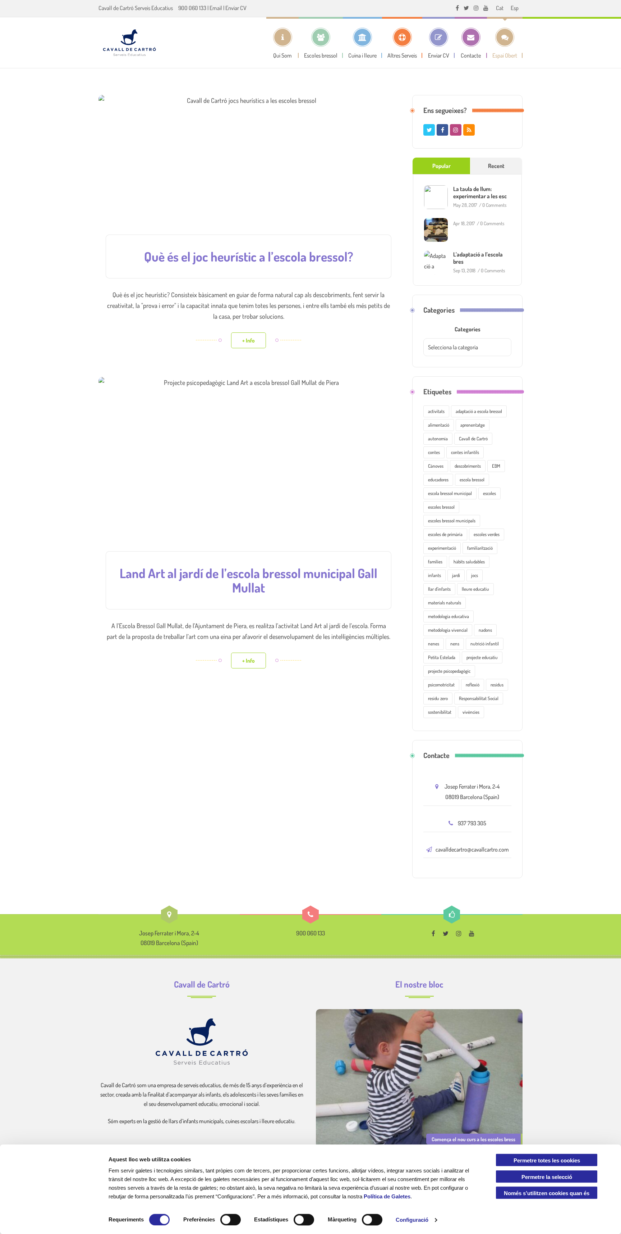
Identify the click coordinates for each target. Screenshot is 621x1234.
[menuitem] (499, 8)
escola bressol (472, 479)
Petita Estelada (441, 657)
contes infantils (465, 452)
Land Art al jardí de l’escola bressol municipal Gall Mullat (248, 580)
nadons (485, 630)
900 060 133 (192, 8)
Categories (467, 329)
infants (434, 575)
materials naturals (444, 602)
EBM (496, 466)
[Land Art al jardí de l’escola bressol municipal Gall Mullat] (248, 469)
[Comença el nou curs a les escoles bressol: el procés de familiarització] (419, 1079)
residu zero (438, 698)
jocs (474, 575)
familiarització (480, 548)
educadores (438, 479)
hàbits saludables (469, 561)
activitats (436, 411)
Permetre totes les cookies (547, 1160)
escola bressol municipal (450, 493)
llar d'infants (439, 589)
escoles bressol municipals (451, 520)
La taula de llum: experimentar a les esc (480, 192)
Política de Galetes (387, 1196)
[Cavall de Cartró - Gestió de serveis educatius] (129, 42)
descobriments (468, 466)
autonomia (438, 438)
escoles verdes (487, 534)
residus (497, 685)
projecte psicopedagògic (449, 671)
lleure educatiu (475, 589)
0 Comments (494, 205)
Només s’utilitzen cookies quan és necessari (546, 1194)
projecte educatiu (482, 657)
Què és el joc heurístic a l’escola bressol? (248, 256)
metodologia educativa (448, 616)
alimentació (438, 425)
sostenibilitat (439, 712)
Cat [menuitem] (499, 8)
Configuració (412, 1220)
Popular (441, 165)
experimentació (442, 548)
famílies (435, 561)
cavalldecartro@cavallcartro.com (472, 849)
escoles (489, 493)
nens (454, 644)
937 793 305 (472, 823)
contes (434, 452)
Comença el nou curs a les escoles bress (473, 1139)
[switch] (230, 1219)
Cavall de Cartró (473, 438)
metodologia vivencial (448, 630)
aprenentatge (472, 425)
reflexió (472, 685)
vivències (471, 712)
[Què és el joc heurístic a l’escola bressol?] (248, 170)
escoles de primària (445, 534)
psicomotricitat (441, 685)
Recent (496, 165)
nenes (433, 644)
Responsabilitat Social (478, 698)
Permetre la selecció (546, 1177)
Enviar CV (236, 8)
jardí (456, 575)
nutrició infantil (484, 644)
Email (216, 8)
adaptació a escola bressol (479, 411)
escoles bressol (441, 507)
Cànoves (435, 466)
